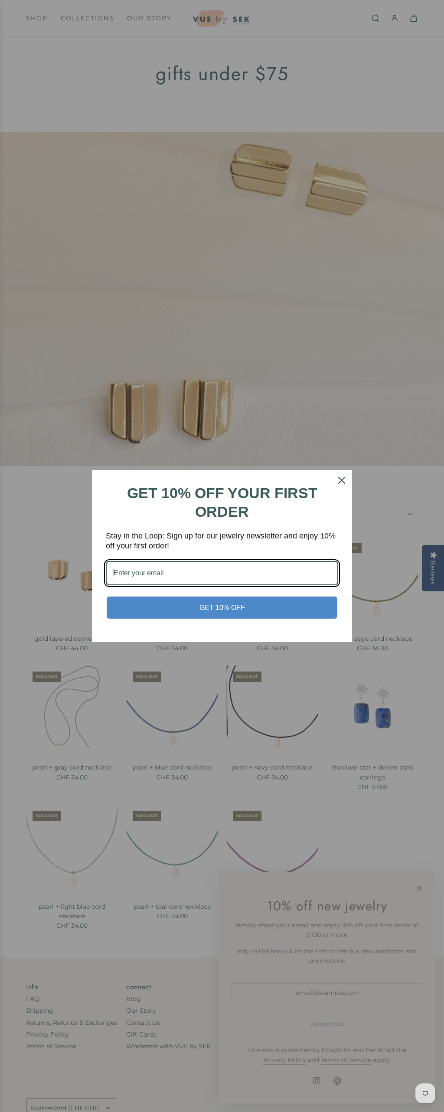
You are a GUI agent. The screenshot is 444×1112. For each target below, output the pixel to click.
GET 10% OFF (222, 607)
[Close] (341, 480)
